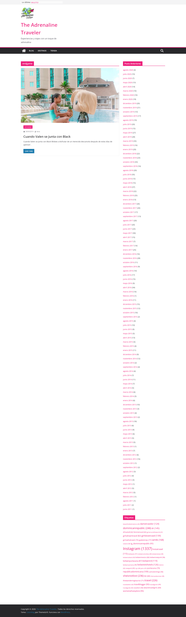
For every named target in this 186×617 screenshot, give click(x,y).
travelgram (155, 584)
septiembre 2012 (130, 467)
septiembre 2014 (130, 367)
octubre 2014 (128, 363)
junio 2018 (127, 178)
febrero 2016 (128, 296)
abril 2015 (127, 337)
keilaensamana (130, 565)
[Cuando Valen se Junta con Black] (70, 95)
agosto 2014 (128, 371)
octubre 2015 (128, 312)
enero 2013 (127, 450)
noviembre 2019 (130, 107)
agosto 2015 (128, 321)
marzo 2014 (128, 392)
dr (155, 528)
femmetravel (140, 532)
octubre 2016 (128, 262)
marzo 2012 (128, 492)
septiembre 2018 (130, 166)
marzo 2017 (128, 241)
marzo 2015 (128, 342)
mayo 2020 (127, 82)
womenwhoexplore (133, 591)
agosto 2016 (128, 271)
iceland (126, 544)
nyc (137, 568)
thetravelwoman (157, 576)
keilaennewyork (157, 557)
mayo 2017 (127, 233)
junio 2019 (127, 128)
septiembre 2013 (130, 417)
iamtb (158, 539)
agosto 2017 (128, 220)
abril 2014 (127, 388)
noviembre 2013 (130, 409)
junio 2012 (127, 480)
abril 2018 (127, 187)
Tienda (53, 50)
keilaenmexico (142, 557)
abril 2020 (127, 86)
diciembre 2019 (129, 103)
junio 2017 (127, 229)
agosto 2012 (128, 471)
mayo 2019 (127, 132)
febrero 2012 (128, 496)
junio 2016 (127, 279)
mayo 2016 (127, 283)
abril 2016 (127, 287)
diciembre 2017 (129, 204)
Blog (31, 50)
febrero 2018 (128, 195)
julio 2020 (127, 74)
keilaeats (133, 554)
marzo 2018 (128, 191)
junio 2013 (127, 429)
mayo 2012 (127, 484)
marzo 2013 (128, 442)
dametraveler (149, 523)
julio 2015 (127, 325)
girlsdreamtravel (132, 535)
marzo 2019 (128, 141)
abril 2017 (127, 237)
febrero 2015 (128, 346)
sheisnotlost (133, 575)
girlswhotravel (131, 540)
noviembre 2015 (130, 308)
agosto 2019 (128, 120)
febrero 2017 (128, 245)
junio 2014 (127, 379)
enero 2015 (127, 350)
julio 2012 (127, 476)
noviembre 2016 (130, 258)
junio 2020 (127, 78)
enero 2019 (127, 149)
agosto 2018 (128, 170)
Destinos (42, 50)
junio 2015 (127, 329)
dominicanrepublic (137, 528)
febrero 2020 (128, 95)
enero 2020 (127, 99)
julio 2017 (127, 224)
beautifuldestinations (131, 524)
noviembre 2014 (130, 358)
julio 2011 (127, 505)
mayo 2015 (127, 333)
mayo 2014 (127, 383)
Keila (38, 131)
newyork (130, 568)
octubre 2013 (128, 413)
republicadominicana (135, 571)
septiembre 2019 (130, 116)
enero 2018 (127, 199)
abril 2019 (127, 137)
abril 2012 (127, 488)
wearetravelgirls (152, 587)
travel (150, 580)
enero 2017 (127, 250)
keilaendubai (157, 554)
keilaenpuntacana (132, 561)
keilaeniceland (129, 557)
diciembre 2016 (129, 254)
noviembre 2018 (130, 158)
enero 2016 (127, 300)
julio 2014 (127, 375)
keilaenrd (150, 560)
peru (144, 568)
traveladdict (128, 584)
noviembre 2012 (130, 459)
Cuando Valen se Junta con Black (46, 136)
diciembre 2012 (129, 455)
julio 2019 (127, 124)
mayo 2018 (127, 183)
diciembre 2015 (129, 304)
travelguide (128, 588)
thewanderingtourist (133, 580)
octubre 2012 (128, 463)
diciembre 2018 (129, 153)
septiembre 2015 (130, 317)
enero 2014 (127, 400)
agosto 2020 (128, 70)
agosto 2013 (128, 421)
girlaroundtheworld (155, 532)
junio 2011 (127, 509)
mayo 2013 (127, 434)
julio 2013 (127, 425)
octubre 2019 (128, 112)
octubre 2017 (128, 212)
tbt (147, 576)
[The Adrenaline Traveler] (24, 51)
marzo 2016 (128, 291)
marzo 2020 (128, 91)
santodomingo (156, 572)
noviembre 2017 (130, 208)
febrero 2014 (128, 396)
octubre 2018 (128, 162)
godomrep (145, 540)
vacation (138, 588)
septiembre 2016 (130, 266)
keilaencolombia (145, 554)
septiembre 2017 (130, 216)
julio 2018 (127, 174)
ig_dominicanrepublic (142, 543)
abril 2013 (127, 438)
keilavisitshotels (147, 564)
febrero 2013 (128, 446)
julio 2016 (127, 275)
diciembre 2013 (129, 404)
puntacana (153, 568)
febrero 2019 (128, 145)
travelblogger (141, 584)
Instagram (28, 127)
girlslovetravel (151, 535)
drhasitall (128, 532)
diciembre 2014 (129, 354)
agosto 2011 (128, 501)
